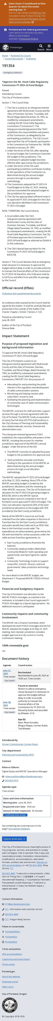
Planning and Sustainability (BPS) (18, 754)
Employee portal (10, 981)
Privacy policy (8, 964)
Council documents (14, 58)
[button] (40, 47)
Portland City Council (21, 55)
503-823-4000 (35, 865)
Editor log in (8, 986)
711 (11, 868)
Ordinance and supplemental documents (21, 293)
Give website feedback (19, 828)
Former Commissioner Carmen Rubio (20, 744)
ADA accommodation (12, 954)
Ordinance (31, 58)
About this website (11, 976)
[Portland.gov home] (12, 47)
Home (5, 55)
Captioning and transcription (16, 959)
